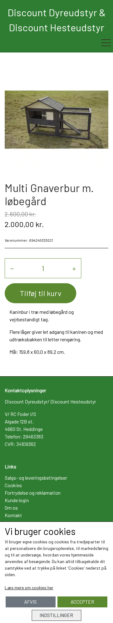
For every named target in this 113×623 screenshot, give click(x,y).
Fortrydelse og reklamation (33, 493)
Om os (11, 508)
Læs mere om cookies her (29, 587)
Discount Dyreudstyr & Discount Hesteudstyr (57, 19)
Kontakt (13, 515)
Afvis (30, 602)
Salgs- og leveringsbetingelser (36, 478)
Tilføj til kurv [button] (40, 293)
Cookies (13, 485)
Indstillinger (56, 615)
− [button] (12, 268)
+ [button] (74, 268)
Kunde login (17, 500)
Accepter (82, 602)
